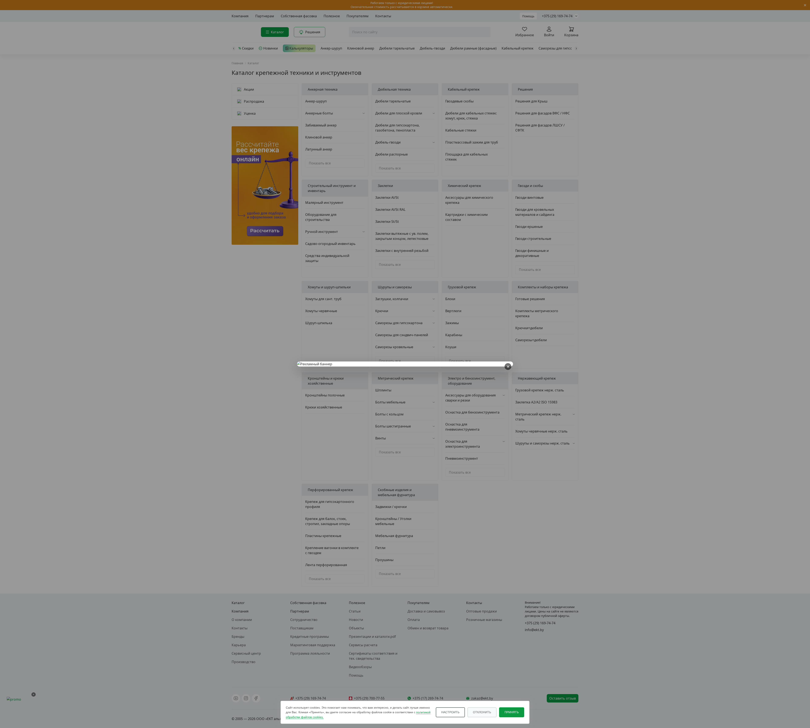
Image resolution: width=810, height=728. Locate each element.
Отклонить (482, 712)
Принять (512, 712)
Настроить (450, 712)
